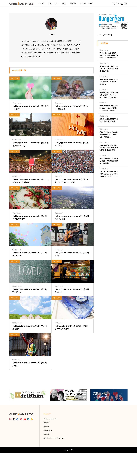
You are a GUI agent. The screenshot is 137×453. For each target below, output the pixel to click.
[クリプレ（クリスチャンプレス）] (21, 3)
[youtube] (25, 419)
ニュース (41, 3)
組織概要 (46, 422)
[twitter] (14, 419)
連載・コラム (53, 3)
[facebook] (17, 419)
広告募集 (46, 434)
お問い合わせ (48, 430)
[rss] (32, 419)
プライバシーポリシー (51, 419)
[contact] (28, 419)
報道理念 (46, 426)
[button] (98, 3)
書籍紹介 (73, 3)
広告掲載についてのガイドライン (54, 438)
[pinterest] (21, 419)
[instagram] (10, 419)
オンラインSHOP (86, 3)
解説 (64, 3)
